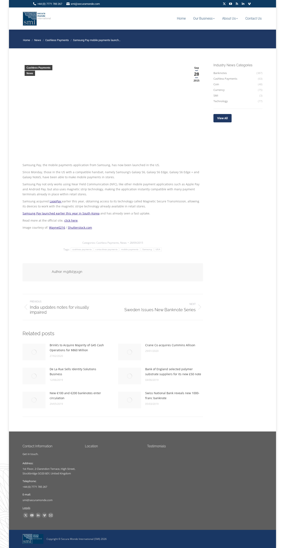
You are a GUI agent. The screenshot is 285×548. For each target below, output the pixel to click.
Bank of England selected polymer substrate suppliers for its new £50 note (173, 371)
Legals (26, 508)
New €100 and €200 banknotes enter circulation (75, 395)
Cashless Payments (38, 67)
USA (158, 249)
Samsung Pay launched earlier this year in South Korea (61, 213)
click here (71, 220)
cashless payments (82, 249)
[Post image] (34, 352)
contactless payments (106, 249)
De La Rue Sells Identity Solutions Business (73, 371)
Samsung (147, 249)
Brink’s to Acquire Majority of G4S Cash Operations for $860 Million (77, 347)
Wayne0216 (57, 227)
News (29, 73)
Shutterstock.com (80, 227)
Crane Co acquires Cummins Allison (170, 345)
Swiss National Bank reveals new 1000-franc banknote (172, 395)
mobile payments (130, 249)
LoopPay (56, 201)
